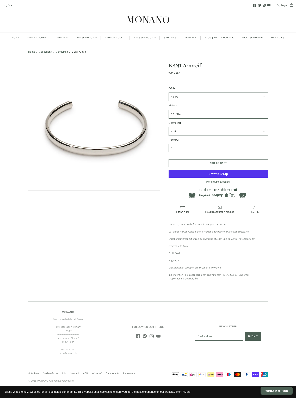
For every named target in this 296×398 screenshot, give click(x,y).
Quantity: (174, 139)
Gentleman (62, 51)
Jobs (64, 373)
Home (15, 37)
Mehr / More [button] (183, 391)
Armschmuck (114, 37)
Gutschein (33, 373)
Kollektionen (37, 37)
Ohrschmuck (85, 37)
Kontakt (190, 37)
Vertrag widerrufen (276, 390)
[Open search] (5, 5)
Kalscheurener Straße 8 (68, 338)
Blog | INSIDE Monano (219, 37)
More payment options (218, 181)
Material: (173, 105)
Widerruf (97, 373)
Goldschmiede (252, 37)
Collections (45, 51)
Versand (75, 373)
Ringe (61, 37)
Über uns (277, 37)
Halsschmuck (143, 37)
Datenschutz (112, 373)
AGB (85, 373)
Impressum (129, 373)
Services (170, 37)
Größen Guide (50, 373)
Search (11, 5)
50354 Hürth (68, 342)
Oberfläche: (175, 122)
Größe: (172, 88)
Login (284, 5)
